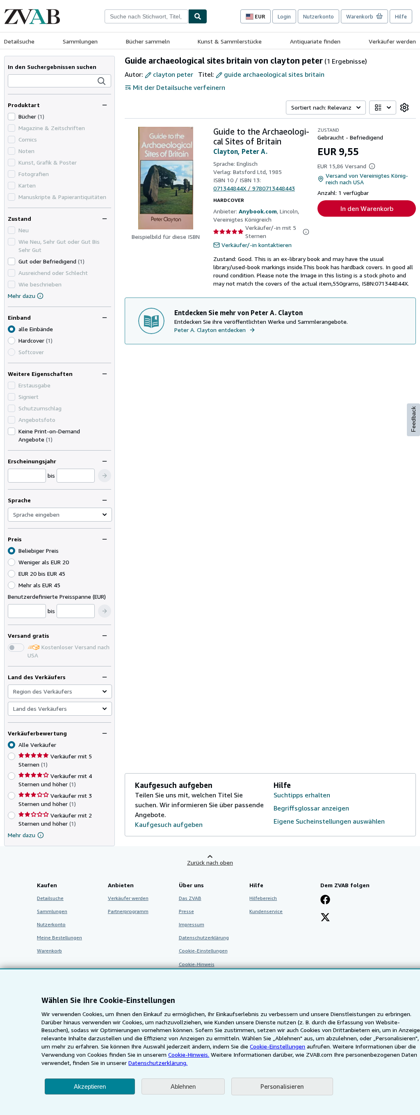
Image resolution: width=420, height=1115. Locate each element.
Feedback (413, 419)
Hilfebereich (263, 898)
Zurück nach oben (210, 862)
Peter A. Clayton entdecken (210, 329)
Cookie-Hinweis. (188, 1054)
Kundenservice (266, 911)
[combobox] (146, 16)
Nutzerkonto (318, 16)
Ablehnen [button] (183, 1086)
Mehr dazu (21, 295)
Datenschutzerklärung (204, 937)
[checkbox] (11, 116)
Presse (186, 911)
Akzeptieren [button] (90, 1086)
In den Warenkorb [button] (366, 208)
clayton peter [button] (173, 74)
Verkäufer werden (392, 41)
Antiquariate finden (315, 41)
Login (284, 16)
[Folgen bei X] (325, 918)
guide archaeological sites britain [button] (274, 74)
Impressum (191, 924)
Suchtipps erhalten (302, 795)
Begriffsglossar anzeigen (311, 808)
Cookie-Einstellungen (277, 1046)
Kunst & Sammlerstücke (230, 41)
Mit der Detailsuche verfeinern (179, 87)
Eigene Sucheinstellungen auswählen (329, 821)
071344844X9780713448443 (254, 188)
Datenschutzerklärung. (157, 1062)
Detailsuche (19, 41)
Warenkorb (49, 951)
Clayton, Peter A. (240, 151)
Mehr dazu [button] (21, 834)
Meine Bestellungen (59, 937)
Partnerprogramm (128, 911)
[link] (404, 107)
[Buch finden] (198, 16)
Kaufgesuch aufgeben (169, 824)
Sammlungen (80, 41)
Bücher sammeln (148, 41)
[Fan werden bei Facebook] (325, 900)
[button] (102, 81)
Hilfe (401, 16)
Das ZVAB (190, 898)
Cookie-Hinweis (197, 964)
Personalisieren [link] (282, 1086)
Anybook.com (258, 211)
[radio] (11, 340)
